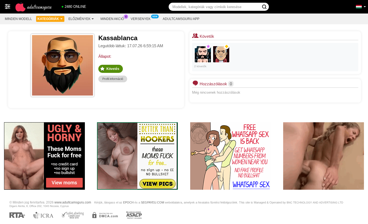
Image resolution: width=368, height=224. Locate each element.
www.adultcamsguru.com (72, 202)
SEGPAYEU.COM (152, 202)
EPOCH (128, 202)
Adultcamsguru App (181, 19)
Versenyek (141, 19)
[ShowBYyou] (202, 54)
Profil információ (112, 78)
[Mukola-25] (221, 54)
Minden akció (112, 19)
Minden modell (18, 19)
